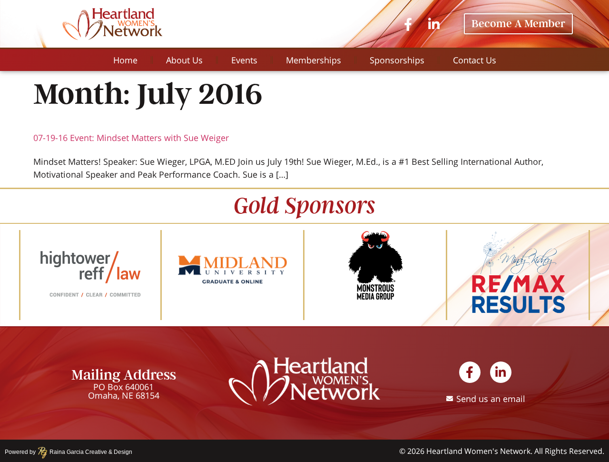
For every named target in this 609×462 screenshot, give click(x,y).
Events (244, 60)
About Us (184, 60)
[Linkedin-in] (433, 23)
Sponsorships (397, 60)
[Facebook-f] (408, 23)
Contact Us (474, 60)
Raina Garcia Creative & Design (88, 452)
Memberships (313, 60)
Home (125, 60)
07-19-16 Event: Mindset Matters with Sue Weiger (131, 137)
